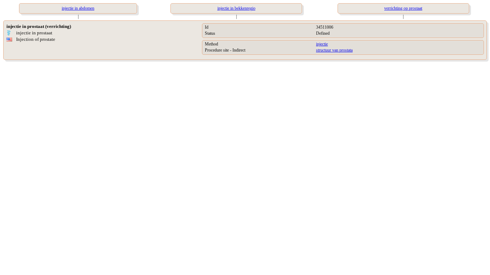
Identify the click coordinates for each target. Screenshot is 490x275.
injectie (322, 44)
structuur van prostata (334, 50)
